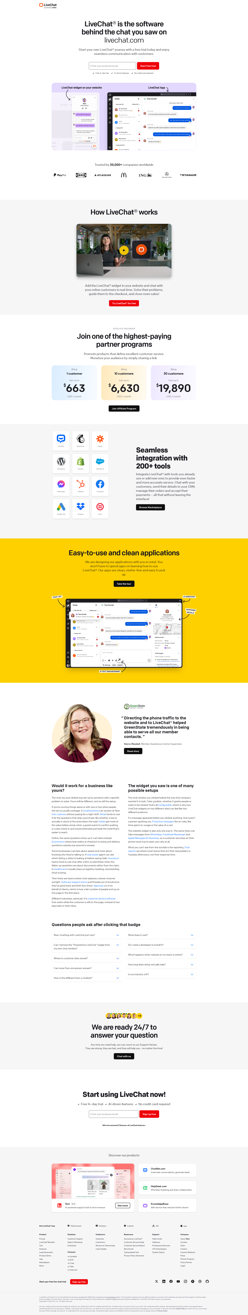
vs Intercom (72, 1270)
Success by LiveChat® (133, 1239)
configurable (165, 804)
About (184, 1239)
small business (91, 810)
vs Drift (70, 1259)
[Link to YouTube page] (178, 1282)
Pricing (42, 1239)
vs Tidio (71, 1266)
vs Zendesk (72, 1256)
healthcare (60, 869)
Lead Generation (46, 1252)
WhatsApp (156, 834)
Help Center (157, 1239)
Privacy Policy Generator (134, 1255)
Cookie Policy (180, 1308)
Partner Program (187, 1259)
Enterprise (72, 1245)
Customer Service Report (134, 1245)
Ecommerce (58, 841)
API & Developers (159, 1249)
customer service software (101, 898)
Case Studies (101, 1249)
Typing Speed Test (131, 1252)
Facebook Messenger (174, 834)
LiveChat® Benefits (47, 1242)
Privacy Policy (162, 1311)
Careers (183, 1249)
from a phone (59, 814)
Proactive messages (163, 821)
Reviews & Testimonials (105, 1245)
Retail (103, 814)
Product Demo (45, 1255)
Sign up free (149, 1114)
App (41, 1259)
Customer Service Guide (134, 1242)
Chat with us (124, 1056)
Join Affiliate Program (124, 408)
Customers (100, 1242)
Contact (183, 1242)
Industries (100, 1239)
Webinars (156, 1242)
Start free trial (148, 65)
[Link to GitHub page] (207, 1282)
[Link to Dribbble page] (200, 1282)
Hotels (102, 821)
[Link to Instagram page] (185, 1282)
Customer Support (75, 1239)
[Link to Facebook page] (171, 1282)
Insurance (113, 858)
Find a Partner (186, 1262)
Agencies (98, 885)
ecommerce (111, 1297)
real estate (92, 854)
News (41, 1265)
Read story (133, 751)
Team (182, 1245)
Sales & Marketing (75, 1242)
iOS (157, 1226)
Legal (182, 1265)
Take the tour (124, 583)
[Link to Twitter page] (156, 1282)
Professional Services (161, 1245)
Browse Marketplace (150, 507)
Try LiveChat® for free (124, 303)
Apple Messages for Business (143, 838)
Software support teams (74, 882)
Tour (41, 1245)
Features (43, 1249)
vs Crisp (71, 1263)
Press (182, 1255)
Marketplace (44, 1262)
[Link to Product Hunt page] (192, 1282)
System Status (158, 1252)
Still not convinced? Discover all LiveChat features (123, 1125)
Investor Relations (187, 1252)
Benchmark (129, 1249)
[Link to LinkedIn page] (163, 1282)
